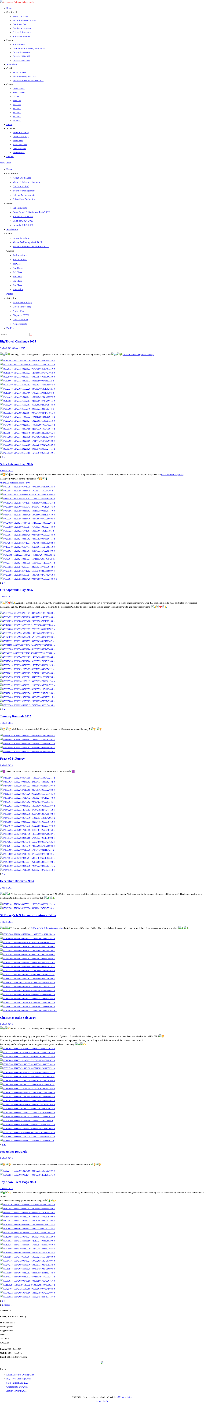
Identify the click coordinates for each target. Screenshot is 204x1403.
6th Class (17, 285)
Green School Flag (22, 306)
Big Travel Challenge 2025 (18, 341)
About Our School (22, 177)
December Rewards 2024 (17, 881)
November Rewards (13, 1151)
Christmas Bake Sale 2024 (18, 1017)
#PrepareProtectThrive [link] (20, 483)
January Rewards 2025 (15, 716)
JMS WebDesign (124, 1397)
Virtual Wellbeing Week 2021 (27, 242)
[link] (129, 354)
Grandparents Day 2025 (16, 590)
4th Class (17, 276)
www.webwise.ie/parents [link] (172, 474)
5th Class (17, 281)
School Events (20, 208)
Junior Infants (19, 255)
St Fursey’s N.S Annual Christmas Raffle (28, 915)
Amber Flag (19, 311)
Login (105, 1401)
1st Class (17, 263)
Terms (98, 1401)
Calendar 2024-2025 (23, 220)
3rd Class (17, 272)
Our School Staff (21, 186)
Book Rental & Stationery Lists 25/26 (31, 212)
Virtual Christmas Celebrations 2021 (31, 246)
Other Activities (20, 319)
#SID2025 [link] (4, 483)
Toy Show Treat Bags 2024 (18, 1182)
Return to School (21, 238)
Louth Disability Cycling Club (20, 1375)
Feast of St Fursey (12, 758)
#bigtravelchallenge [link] (145, 354)
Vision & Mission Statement (26, 182)
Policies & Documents (24, 195)
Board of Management (24, 190)
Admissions (12, 229)
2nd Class (17, 268)
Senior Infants (20, 259)
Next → (8, 1305)
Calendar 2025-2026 (23, 225)
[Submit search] (31, 335)
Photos (9, 294)
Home (9, 169)
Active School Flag (22, 302)
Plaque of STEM (21, 315)
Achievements (20, 324)
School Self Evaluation (24, 199)
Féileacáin (18, 289)
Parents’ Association (23, 216)
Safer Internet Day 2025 (16, 464)
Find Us (10, 328)
